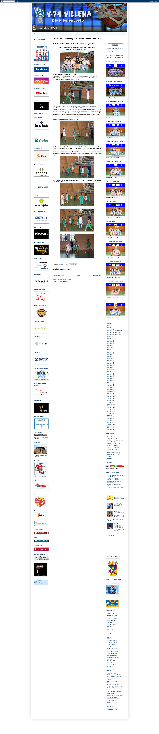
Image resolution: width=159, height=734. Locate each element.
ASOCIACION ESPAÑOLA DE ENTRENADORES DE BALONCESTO (114, 678)
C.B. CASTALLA (111, 631)
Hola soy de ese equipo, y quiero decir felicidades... (115, 476)
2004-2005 (109, 389)
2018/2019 (109, 415)
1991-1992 (109, 365)
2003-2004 (109, 387)
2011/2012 (109, 402)
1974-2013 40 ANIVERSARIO (114, 332)
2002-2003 (109, 385)
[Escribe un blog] (71, 264)
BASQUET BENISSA (112, 618)
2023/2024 (109, 424)
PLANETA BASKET (112, 700)
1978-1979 (109, 342)
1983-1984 (109, 351)
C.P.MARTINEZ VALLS (112, 640)
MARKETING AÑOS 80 (112, 443)
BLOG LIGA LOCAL (112, 620)
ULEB (108, 704)
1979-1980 (109, 343)
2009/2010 (109, 398)
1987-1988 (109, 358)
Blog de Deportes (41, 583)
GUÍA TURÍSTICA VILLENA (116, 33)
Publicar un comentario (60, 272)
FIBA (108, 689)
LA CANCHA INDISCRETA (113, 650)
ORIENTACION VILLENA (113, 699)
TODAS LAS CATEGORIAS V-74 (115, 58)
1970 (108, 327)
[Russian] (120, 466)
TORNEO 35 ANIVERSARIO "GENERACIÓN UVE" (119, 497)
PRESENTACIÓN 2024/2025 (68, 33)
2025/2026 (109, 428)
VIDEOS (109, 456)
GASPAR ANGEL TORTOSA (114, 691)
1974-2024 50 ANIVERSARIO (114, 334)
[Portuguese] (117, 466)
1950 (108, 323)
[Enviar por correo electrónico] (69, 264)
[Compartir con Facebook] (74, 264)
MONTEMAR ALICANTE (113, 657)
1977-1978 (109, 340)
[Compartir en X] (73, 264)
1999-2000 (109, 380)
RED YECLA (110, 662)
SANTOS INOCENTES (112, 451)
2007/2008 (109, 395)
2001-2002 (109, 384)
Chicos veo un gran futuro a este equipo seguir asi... (115, 488)
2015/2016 (109, 409)
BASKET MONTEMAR (112, 617)
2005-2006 (109, 391)
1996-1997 (109, 374)
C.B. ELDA (109, 633)
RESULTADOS (110, 51)
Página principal (37, 33)
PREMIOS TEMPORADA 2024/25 (87, 33)
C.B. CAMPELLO (111, 629)
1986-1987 (109, 356)
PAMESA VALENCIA (112, 661)
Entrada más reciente (59, 275)
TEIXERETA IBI (111, 666)
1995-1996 (109, 373)
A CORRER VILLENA (112, 673)
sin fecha (109, 458)
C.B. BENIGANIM (111, 624)
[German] (112, 466)
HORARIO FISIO (111, 438)
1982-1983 (109, 349)
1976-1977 (109, 338)
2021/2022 (109, 420)
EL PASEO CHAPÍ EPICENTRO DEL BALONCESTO (118, 504)
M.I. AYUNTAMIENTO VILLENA (115, 695)
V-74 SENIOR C (111, 706)
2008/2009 (109, 396)
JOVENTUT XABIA (112, 648)
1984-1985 (109, 353)
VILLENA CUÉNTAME (112, 708)
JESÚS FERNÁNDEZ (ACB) (114, 440)
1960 (108, 325)
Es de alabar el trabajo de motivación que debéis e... (113, 479)
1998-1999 (109, 378)
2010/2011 (109, 400)
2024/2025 (109, 426)
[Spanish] (123, 466)
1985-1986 (109, 354)
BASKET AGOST (111, 613)
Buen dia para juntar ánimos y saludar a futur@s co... (114, 485)
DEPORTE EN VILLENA (113, 681)
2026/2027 (109, 429)
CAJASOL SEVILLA (112, 642)
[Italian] (115, 466)
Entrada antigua (96, 275)
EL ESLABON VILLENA (113, 685)
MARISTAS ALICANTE (112, 655)
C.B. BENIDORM (111, 622)
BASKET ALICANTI (112, 615)
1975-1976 (109, 336)
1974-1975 (109, 329)
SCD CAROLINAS (111, 664)
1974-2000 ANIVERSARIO (113, 330)
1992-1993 (109, 367)
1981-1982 (109, 347)
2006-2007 (109, 393)
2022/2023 (109, 422)
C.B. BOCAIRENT (111, 628)
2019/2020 (109, 417)
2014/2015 (109, 407)
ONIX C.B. (109, 659)
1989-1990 (109, 362)
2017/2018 (109, 413)
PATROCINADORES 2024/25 (51, 33)
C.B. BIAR (109, 626)
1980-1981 (109, 345)
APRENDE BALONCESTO (113, 675)
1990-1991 (109, 363)
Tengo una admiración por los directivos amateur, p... (114, 482)
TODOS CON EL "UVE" (113, 454)
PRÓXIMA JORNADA (112, 447)
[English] (107, 466)
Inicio (78, 275)
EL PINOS (109, 646)
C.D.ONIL (109, 639)
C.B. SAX (109, 637)
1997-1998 (109, 376)
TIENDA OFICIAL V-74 (112, 452)
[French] (109, 466)
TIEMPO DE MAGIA (112, 702)
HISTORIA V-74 (103, 33)
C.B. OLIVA (110, 635)
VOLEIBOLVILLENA (112, 710)
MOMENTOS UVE (111, 445)
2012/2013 (109, 404)
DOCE (108, 683)
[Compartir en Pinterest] (76, 264)
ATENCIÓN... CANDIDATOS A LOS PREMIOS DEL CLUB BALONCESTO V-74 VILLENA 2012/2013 (119, 514)
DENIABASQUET (111, 644)
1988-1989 (109, 360)
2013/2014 (109, 406)
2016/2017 (61, 264)
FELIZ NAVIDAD (111, 436)
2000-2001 (109, 382)
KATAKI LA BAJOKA (112, 693)
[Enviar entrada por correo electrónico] (67, 264)
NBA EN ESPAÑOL (112, 697)
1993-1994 (109, 369)
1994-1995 (109, 371)
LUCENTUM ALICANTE (113, 651)
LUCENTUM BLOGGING (113, 653)
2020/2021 (109, 418)
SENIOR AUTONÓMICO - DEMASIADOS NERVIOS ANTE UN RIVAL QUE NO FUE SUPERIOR (119, 527)
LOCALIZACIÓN (111, 442)
